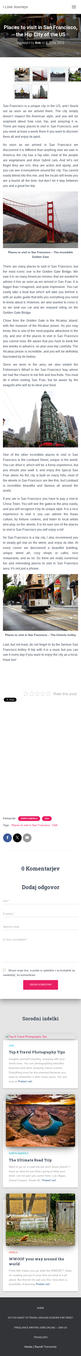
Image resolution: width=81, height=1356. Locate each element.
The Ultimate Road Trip (30, 1160)
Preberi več (25, 1081)
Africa (13, 1252)
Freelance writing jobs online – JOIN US (40, 1327)
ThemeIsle (50, 1346)
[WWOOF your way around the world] (40, 1219)
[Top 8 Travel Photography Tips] (26, 1036)
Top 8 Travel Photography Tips (37, 1052)
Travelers (41, 1337)
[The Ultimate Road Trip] (40, 1120)
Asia (11, 1045)
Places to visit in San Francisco (30, 825)
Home (40, 1308)
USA (47, 818)
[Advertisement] (40, 764)
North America (29, 818)
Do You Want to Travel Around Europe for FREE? (40, 1317)
